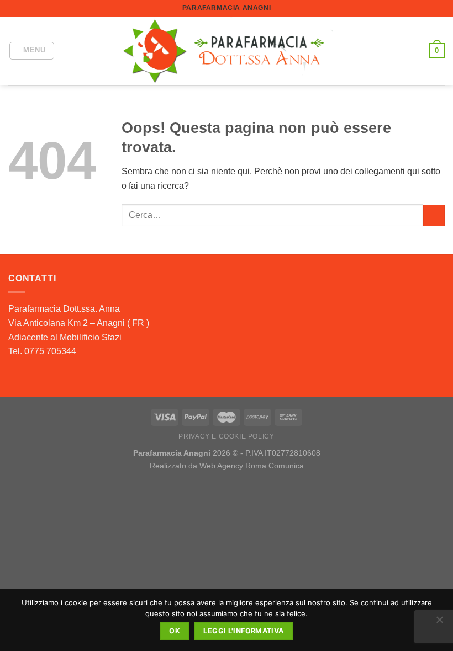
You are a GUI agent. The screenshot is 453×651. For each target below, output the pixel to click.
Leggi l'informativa (243, 631)
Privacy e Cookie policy (226, 436)
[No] (439, 623)
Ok (174, 631)
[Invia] (434, 215)
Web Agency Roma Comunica (251, 465)
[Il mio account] (416, 51)
